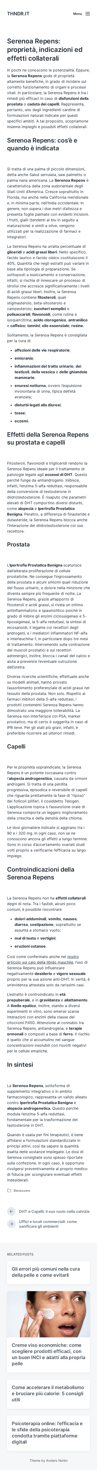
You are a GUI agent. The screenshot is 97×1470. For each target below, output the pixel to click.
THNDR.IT (18, 14)
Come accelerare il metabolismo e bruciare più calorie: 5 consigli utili (48, 1394)
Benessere (22, 1191)
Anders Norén (57, 1460)
